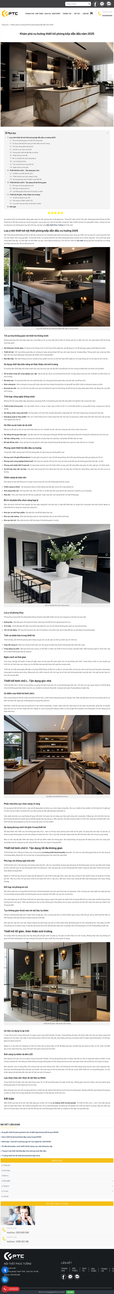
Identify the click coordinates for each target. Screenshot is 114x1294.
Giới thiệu (39, 14)
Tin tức (77, 14)
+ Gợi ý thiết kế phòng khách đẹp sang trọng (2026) (21, 1137)
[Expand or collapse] (107, 133)
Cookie (51, 1292)
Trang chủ (29, 14)
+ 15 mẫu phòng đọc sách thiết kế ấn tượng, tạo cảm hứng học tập (26, 1146)
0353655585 (107, 16)
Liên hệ (86, 14)
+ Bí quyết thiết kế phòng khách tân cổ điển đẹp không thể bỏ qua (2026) (29, 1132)
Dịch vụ (48, 14)
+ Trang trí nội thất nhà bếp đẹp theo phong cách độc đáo (23, 1151)
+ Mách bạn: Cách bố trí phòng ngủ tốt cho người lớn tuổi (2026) (26, 1141)
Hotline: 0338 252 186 (18, 1241)
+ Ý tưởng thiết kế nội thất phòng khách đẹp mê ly (20, 1155)
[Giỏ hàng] (91, 13)
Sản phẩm (56, 14)
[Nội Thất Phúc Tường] (10, 13)
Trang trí (67, 14)
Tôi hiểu (70, 1292)
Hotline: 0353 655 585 (18, 1232)
